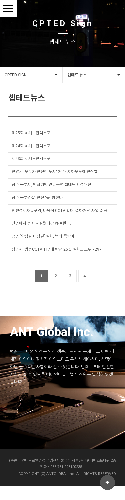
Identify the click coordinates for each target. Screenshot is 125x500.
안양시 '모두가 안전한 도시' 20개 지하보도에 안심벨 (55, 171)
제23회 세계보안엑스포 (31, 158)
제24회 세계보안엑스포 (31, 146)
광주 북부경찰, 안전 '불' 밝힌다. (38, 197)
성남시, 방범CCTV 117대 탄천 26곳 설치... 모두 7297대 (58, 249)
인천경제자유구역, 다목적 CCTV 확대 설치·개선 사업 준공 (59, 210)
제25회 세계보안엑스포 (31, 133)
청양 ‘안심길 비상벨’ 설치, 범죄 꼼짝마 (43, 236)
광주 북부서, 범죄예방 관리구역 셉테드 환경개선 (51, 184)
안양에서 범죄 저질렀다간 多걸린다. (41, 223)
